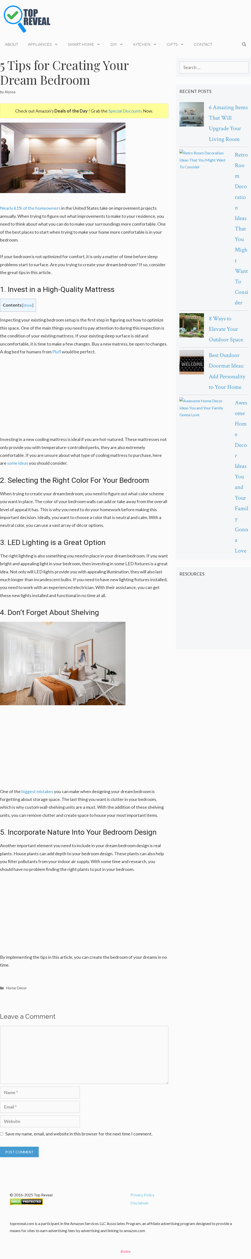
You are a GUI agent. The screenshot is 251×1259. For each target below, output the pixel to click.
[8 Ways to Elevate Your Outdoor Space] (191, 326)
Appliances (40, 44)
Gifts (172, 44)
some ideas (17, 463)
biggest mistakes (37, 791)
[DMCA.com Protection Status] (26, 1203)
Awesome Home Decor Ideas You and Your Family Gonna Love (241, 476)
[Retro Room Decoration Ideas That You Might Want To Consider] (204, 160)
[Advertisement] (84, 398)
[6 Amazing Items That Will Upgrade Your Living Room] (191, 115)
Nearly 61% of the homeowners (30, 208)
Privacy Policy (142, 1194)
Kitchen (142, 44)
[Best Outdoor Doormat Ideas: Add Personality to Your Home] (191, 363)
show (27, 305)
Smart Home (81, 44)
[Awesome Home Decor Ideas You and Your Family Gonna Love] (204, 407)
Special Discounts (125, 111)
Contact (203, 44)
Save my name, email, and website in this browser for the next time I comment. (78, 1133)
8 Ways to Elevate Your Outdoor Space (226, 329)
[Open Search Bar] (244, 44)
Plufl (56, 351)
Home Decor (16, 988)
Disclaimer (139, 1203)
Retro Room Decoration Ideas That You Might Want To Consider (241, 229)
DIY (113, 44)
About (11, 44)
